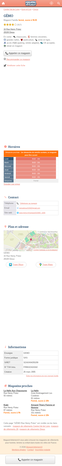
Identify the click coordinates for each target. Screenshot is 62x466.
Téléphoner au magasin (28, 203)
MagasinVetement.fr (34, 447)
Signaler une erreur (12, 184)
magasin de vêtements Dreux (32, 429)
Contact (30, 450)
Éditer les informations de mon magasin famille (42, 376)
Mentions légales (19, 450)
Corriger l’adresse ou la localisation (45, 250)
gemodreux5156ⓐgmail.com (29, 208)
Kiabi (6, 405)
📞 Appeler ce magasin (30, 459)
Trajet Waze (18, 264)
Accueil (3, 3)
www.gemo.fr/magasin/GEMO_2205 (32, 213)
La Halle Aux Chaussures (15, 391)
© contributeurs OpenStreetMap (47, 232)
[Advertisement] (31, 107)
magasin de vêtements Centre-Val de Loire (31, 426)
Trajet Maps (47, 264)
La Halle (35, 391)
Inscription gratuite (42, 450)
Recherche (58, 3)
